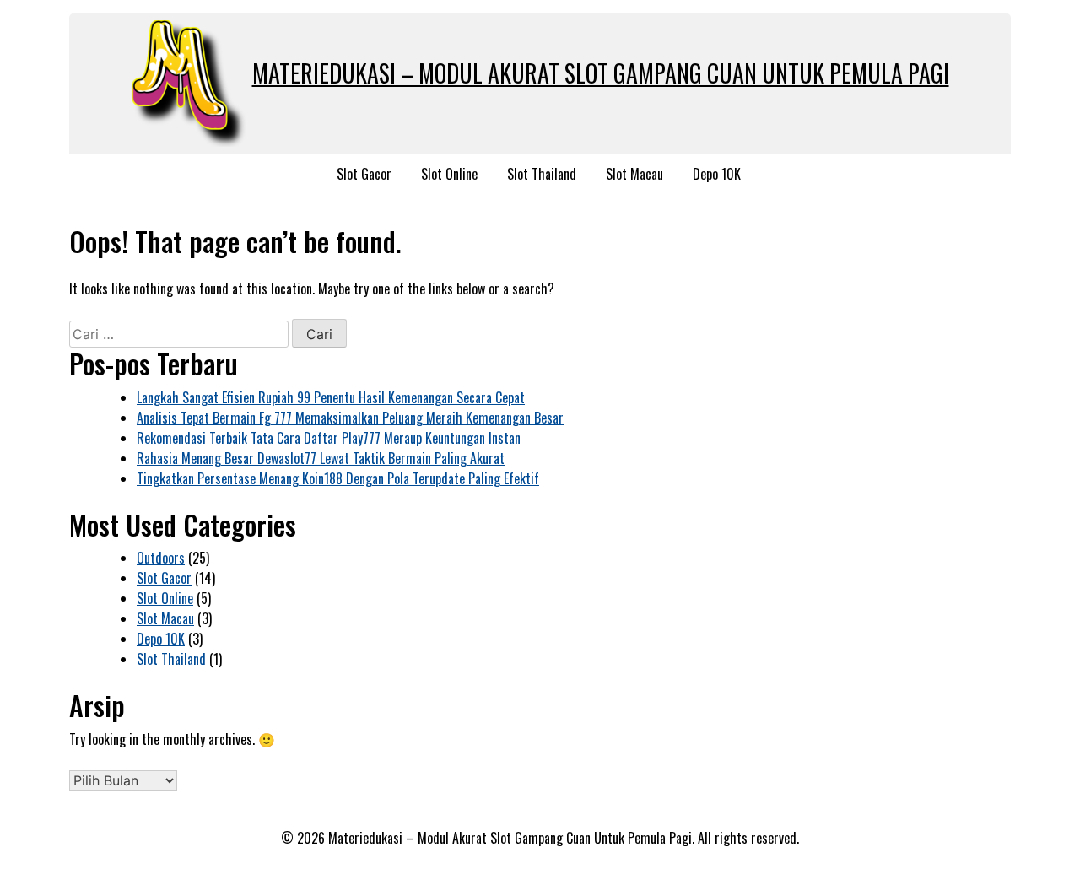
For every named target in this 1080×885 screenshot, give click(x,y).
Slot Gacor (364, 174)
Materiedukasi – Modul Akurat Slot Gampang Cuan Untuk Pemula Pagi (600, 73)
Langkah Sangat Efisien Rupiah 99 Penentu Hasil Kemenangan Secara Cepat (331, 397)
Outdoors (161, 558)
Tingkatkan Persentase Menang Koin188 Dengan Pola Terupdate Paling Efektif (338, 478)
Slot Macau (634, 174)
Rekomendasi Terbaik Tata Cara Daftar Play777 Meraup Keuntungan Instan (329, 438)
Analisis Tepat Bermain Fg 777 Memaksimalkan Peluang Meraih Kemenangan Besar (350, 417)
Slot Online (449, 174)
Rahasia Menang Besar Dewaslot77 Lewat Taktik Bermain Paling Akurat (321, 458)
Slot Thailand (541, 174)
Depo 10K (717, 174)
